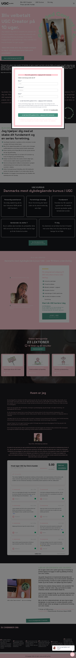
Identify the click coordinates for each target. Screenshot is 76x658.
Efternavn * (21, 87)
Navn (20, 80)
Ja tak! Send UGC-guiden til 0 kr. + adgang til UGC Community (36, 100)
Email (20, 93)
